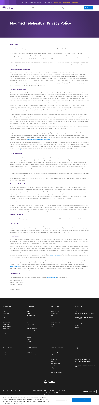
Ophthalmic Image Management (59, 365)
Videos (52, 318)
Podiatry (4, 330)
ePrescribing (54, 361)
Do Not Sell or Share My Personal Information (83, 362)
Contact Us (29, 339)
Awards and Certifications (33, 330)
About (28, 311)
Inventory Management (56, 372)
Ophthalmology (6, 322)
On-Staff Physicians (31, 315)
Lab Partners (54, 370)
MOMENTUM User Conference (34, 320)
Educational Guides (55, 322)
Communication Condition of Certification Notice (85, 365)
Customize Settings (61, 400)
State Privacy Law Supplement (82, 359)
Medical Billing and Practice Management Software (85, 314)
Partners (29, 337)
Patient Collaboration (56, 355)
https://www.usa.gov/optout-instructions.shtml (38, 139)
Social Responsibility (32, 328)
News (28, 322)
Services (77, 325)
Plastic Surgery (6, 328)
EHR (76, 311)
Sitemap (29, 341)
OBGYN (4, 320)
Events (28, 318)
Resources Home (55, 311)
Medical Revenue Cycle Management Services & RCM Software (84, 317)
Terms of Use (78, 355)
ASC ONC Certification (32, 357)
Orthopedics (5, 324)
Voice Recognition (55, 363)
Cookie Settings (79, 357)
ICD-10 (52, 324)
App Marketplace (6, 353)
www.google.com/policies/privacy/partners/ (20, 150)
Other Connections (7, 357)
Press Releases (30, 324)
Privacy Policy (78, 353)
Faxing (52, 368)
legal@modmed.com (55, 255)
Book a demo (88, 8)
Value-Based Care (55, 353)
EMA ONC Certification (32, 353)
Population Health (55, 357)
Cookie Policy (19, 403)
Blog (28, 326)
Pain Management (6, 326)
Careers (28, 335)
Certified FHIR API (6, 355)
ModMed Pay (54, 359)
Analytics (77, 321)
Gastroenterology (6, 318)
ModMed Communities (89, 391)
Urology (4, 333)
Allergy (4, 311)
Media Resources (31, 333)
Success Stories (54, 313)
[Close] (96, 400)
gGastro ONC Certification (33, 355)
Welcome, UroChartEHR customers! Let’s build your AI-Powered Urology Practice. (49, 2)
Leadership (29, 313)
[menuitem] (17, 8)
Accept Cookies (81, 400)
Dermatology (5, 313)
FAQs (52, 326)
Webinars (53, 320)
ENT (3, 315)
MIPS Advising (78, 323)
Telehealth (77, 327)
